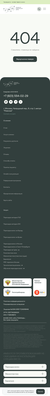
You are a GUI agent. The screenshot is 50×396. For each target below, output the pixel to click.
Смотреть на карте (9, 114)
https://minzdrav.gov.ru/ (21, 330)
